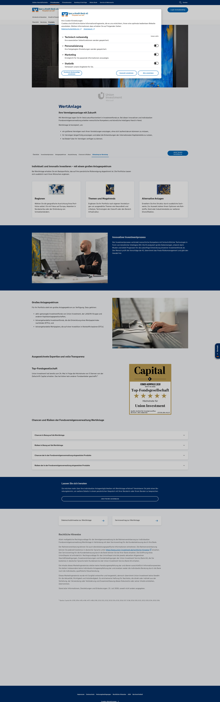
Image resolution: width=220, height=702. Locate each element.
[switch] (156, 45)
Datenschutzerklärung (70, 29)
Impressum (88, 29)
